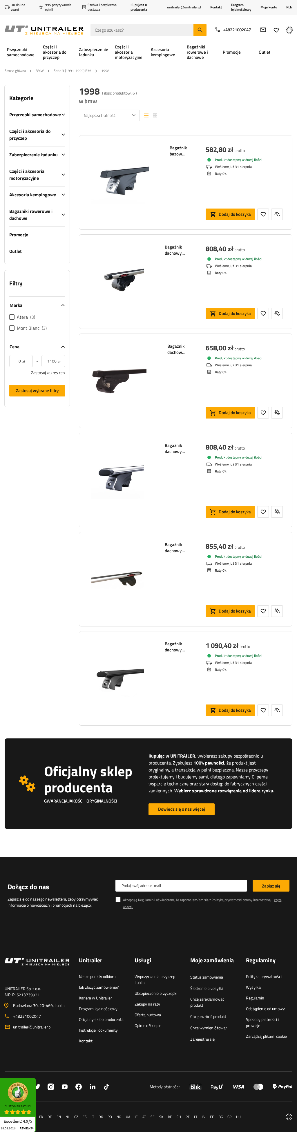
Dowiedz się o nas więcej (181, 809)
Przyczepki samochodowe (35, 114)
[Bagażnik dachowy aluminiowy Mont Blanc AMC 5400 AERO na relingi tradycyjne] (117, 579)
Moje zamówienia (212, 961)
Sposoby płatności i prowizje (262, 1022)
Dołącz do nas (28, 886)
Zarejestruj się (202, 1039)
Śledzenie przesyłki (206, 988)
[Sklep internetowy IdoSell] (288, 1116)
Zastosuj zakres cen (48, 373)
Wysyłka (253, 987)
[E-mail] (263, 30)
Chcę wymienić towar (208, 1028)
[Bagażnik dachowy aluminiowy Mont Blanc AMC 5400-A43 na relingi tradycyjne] (117, 282)
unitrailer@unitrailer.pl (32, 1027)
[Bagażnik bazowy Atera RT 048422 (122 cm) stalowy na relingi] (119, 182)
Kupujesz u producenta (139, 7)
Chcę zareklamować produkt (207, 1002)
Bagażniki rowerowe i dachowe (30, 215)
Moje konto (268, 7)
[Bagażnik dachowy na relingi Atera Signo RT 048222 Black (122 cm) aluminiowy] (117, 678)
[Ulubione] (276, 30)
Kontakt (216, 7)
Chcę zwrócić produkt (208, 1016)
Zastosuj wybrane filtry (37, 390)
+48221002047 (237, 30)
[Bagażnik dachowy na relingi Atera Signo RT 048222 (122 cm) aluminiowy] (117, 480)
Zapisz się (271, 886)
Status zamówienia (206, 977)
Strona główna (15, 70)
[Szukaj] (200, 30)
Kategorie (21, 98)
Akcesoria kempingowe (32, 194)
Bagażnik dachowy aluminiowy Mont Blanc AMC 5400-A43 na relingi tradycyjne (176, 250)
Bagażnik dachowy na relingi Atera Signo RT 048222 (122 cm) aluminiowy (176, 448)
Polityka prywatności (264, 976)
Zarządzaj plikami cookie (266, 1036)
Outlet (15, 251)
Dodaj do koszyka (235, 214)
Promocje (18, 234)
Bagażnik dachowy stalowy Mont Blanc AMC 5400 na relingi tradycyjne (177, 349)
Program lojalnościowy (241, 7)
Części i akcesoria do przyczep (30, 135)
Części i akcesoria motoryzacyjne (26, 175)
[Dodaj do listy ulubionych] (263, 214)
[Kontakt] (37, 969)
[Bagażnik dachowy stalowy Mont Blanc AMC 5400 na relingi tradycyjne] (118, 381)
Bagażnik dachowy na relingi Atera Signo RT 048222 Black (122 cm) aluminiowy (176, 647)
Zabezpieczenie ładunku (33, 154)
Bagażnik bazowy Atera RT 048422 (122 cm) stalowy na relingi (178, 151)
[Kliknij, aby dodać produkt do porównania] (277, 214)
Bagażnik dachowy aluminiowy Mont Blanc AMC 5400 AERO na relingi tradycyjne (176, 547)
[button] (38, 1080)
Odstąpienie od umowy (265, 1009)
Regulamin (255, 998)
